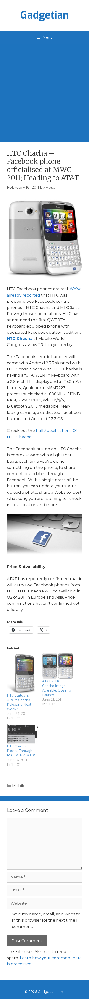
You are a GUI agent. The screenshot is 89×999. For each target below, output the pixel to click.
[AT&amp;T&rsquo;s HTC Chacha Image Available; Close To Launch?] (57, 666)
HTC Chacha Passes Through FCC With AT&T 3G (22, 750)
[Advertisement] (44, 90)
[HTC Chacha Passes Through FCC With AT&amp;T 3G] (22, 734)
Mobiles (20, 785)
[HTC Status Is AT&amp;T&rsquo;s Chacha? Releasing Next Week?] (22, 673)
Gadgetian (44, 15)
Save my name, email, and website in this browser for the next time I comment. (46, 920)
